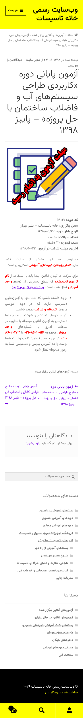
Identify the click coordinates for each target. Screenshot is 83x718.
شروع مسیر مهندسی (54, 555)
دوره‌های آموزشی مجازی (58, 525)
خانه (70, 35)
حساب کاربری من (69, 710)
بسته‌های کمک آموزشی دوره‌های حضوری (47, 625)
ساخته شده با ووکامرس (61, 692)
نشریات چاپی (64, 578)
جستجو (41, 710)
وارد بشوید (33, 443)
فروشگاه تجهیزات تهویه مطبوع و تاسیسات (46, 533)
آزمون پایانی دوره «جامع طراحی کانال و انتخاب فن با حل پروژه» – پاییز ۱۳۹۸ (22, 392)
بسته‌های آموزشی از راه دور (56, 510)
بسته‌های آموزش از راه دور (51, 548)
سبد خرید (19, 706)
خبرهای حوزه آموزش (60, 632)
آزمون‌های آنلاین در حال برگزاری (53, 617)
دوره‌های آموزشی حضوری (57, 518)
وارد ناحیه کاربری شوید (28, 287)
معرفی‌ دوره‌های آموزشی (58, 647)
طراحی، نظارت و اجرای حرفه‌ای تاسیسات (42, 563)
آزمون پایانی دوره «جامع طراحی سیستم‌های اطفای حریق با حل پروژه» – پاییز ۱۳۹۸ (60, 395)
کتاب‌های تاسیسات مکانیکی (55, 540)
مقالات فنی (66, 655)
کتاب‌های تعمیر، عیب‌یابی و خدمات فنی (42, 570)
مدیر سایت (33, 60)
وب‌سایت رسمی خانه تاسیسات (55, 14)
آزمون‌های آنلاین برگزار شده (48, 35)
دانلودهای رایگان (62, 640)
